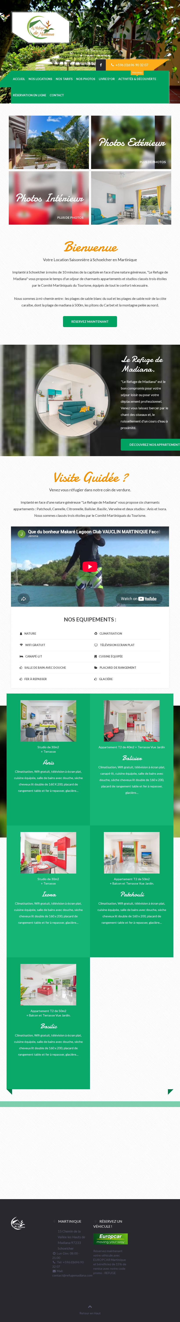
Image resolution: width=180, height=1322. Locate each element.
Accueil (19, 79)
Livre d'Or (107, 79)
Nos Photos (85, 79)
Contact (57, 95)
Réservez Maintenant (90, 321)
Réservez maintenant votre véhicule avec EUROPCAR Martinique (109, 1255)
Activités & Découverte (137, 79)
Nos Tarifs (64, 79)
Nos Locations (40, 79)
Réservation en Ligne (29, 95)
